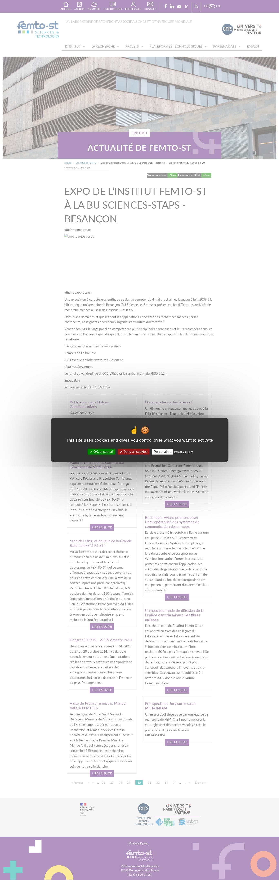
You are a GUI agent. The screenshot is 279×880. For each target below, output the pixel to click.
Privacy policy (183, 451)
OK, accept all (103, 451)
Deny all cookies (135, 451)
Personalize (162, 451)
